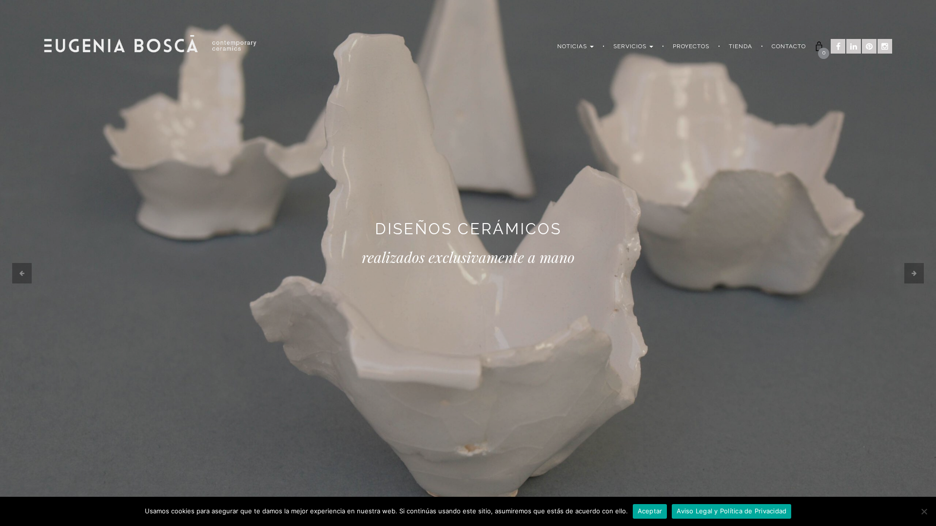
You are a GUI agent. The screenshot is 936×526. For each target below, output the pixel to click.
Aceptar (650, 511)
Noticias (573, 46)
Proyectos (691, 46)
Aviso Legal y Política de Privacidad (731, 511)
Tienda (740, 46)
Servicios (630, 46)
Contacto (789, 46)
